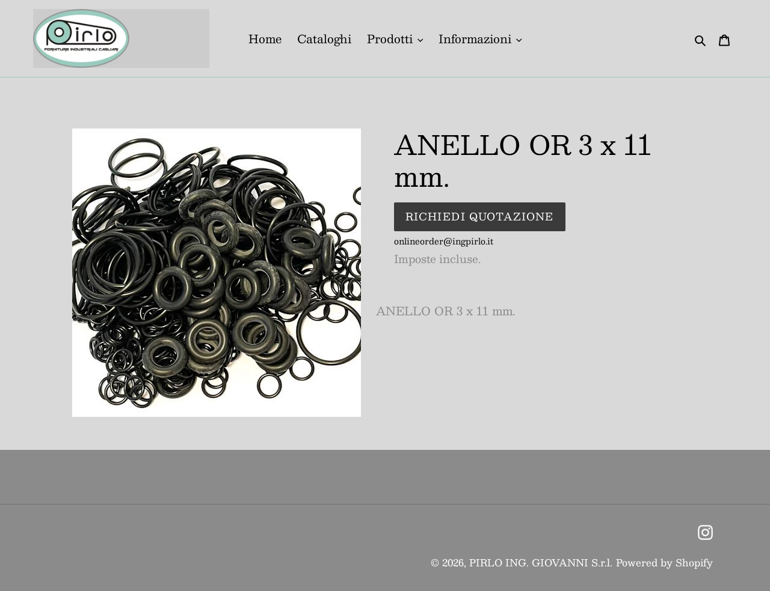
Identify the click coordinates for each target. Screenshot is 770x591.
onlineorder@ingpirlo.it (443, 241)
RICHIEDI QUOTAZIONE (479, 216)
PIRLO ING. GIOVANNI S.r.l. (540, 562)
